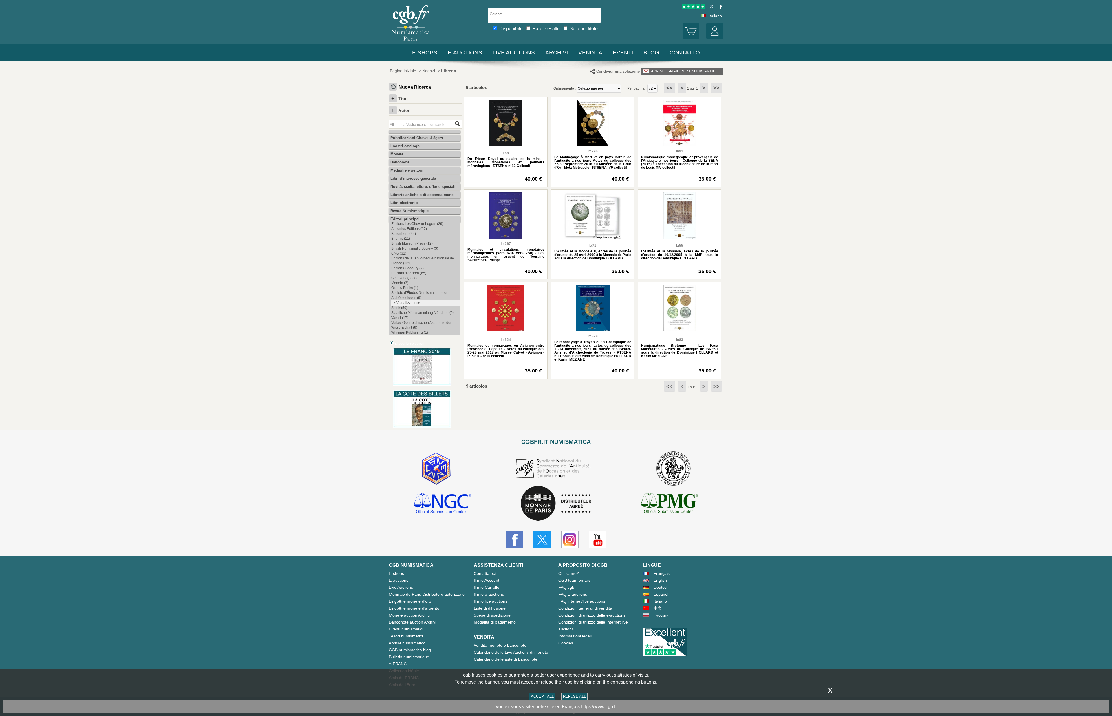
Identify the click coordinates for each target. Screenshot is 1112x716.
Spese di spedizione (492, 615)
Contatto (685, 53)
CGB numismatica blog (410, 650)
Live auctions (514, 53)
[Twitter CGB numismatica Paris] (542, 539)
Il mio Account (486, 580)
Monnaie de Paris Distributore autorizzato (427, 594)
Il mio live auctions (490, 601)
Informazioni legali (575, 636)
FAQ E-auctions (572, 594)
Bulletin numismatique (409, 657)
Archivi (556, 53)
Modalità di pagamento (495, 622)
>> (716, 88)
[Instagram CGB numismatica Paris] (570, 539)
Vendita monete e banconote (500, 645)
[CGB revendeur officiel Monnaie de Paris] (556, 503)
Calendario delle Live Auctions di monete (511, 652)
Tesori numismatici (406, 636)
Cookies (565, 643)
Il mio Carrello (486, 587)
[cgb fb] (719, 7)
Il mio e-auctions (489, 594)
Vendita (590, 53)
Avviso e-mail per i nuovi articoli (686, 71)
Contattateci (485, 573)
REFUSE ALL (574, 696)
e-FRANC (398, 664)
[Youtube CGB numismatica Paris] (597, 539)
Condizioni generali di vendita (585, 608)
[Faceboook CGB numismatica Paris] (514, 539)
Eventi (623, 53)
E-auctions (465, 53)
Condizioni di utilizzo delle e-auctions (592, 615)
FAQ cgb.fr (568, 587)
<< (669, 88)
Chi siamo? (568, 573)
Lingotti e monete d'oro (410, 601)
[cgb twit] (710, 7)
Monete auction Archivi (409, 615)
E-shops (424, 53)
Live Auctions (401, 587)
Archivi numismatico (407, 643)
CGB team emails (574, 580)
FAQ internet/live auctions (581, 601)
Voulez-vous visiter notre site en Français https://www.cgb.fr (556, 706)
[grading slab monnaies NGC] (442, 504)
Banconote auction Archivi (412, 622)
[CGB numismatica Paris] (410, 41)
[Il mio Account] (714, 38)
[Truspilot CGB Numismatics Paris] (693, 7)
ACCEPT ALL (542, 696)
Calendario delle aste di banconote (505, 659)
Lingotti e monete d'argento (414, 608)
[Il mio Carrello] (691, 38)
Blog (651, 53)
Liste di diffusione (490, 608)
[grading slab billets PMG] (669, 504)
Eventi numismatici (406, 629)
